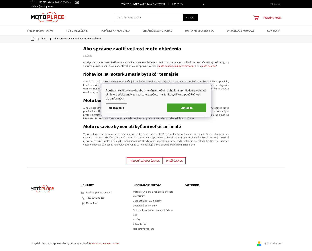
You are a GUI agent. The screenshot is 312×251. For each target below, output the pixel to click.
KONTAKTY (177, 4)
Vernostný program (143, 229)
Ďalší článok (174, 160)
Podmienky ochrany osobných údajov (153, 210)
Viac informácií (115, 99)
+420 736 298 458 (95, 198)
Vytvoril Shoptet (273, 243)
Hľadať (190, 17)
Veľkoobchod (140, 224)
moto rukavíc (208, 66)
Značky (136, 219)
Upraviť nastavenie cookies (104, 243)
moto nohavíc (165, 66)
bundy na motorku (184, 66)
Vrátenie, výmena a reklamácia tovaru (143, 4)
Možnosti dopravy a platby (147, 201)
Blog (135, 215)
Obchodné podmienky (145, 206)
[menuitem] (42, 30)
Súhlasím (186, 108)
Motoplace (92, 203)
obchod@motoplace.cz (99, 192)
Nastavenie (116, 108)
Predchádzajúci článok (144, 160)
